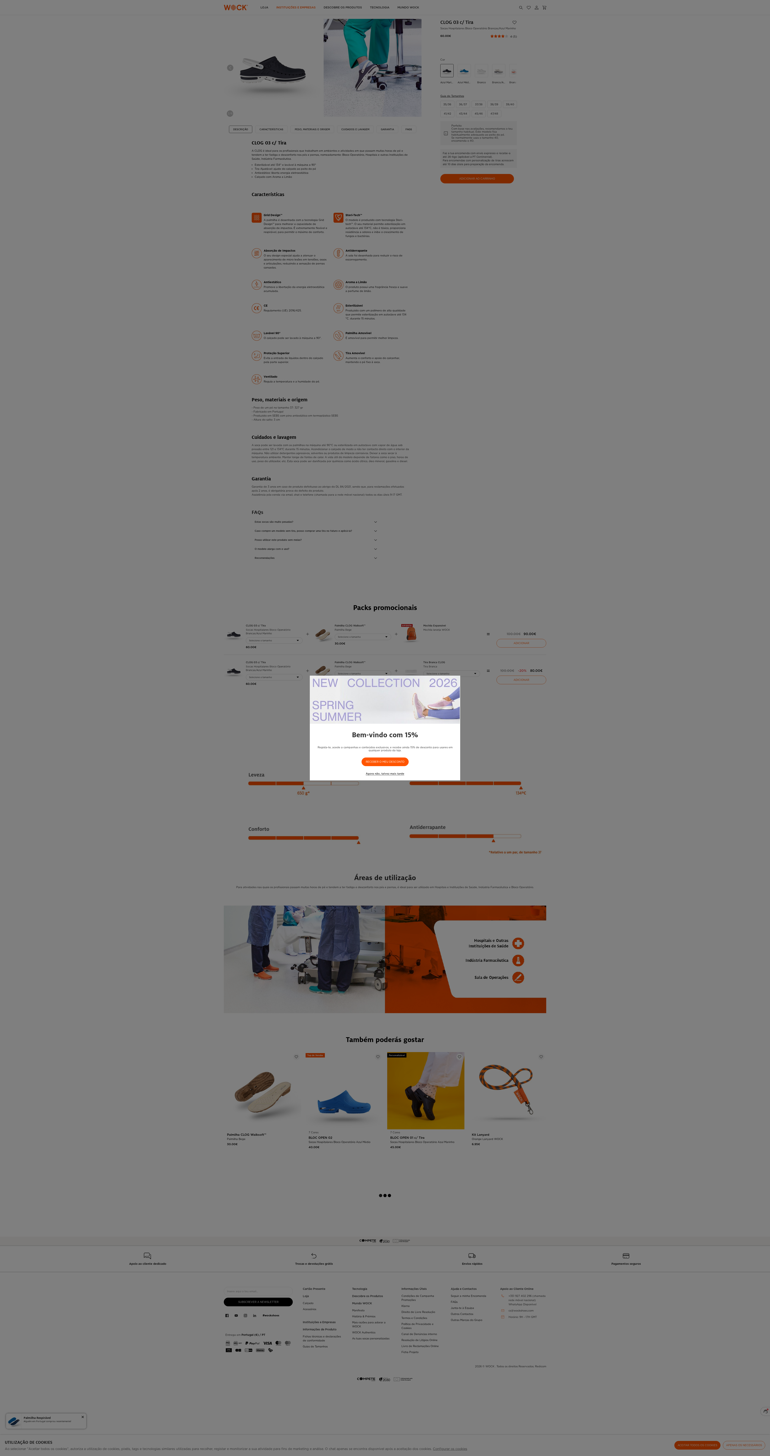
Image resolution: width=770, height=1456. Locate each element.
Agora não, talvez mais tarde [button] (385, 773)
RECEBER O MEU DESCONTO (385, 761)
